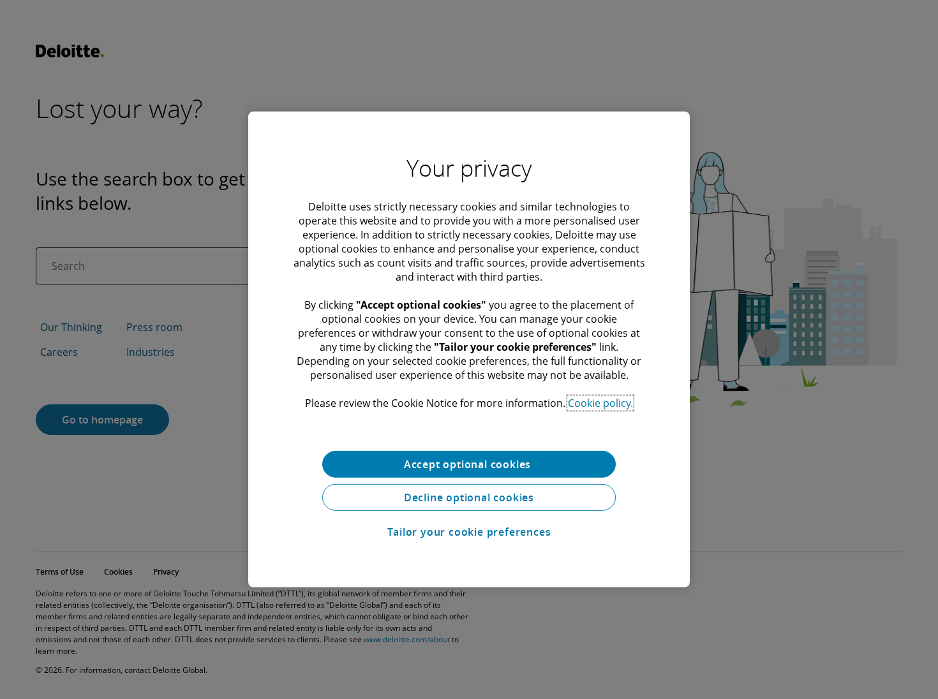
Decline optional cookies (469, 497)
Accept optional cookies (469, 464)
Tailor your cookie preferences (469, 532)
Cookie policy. (600, 403)
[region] (469, 349)
